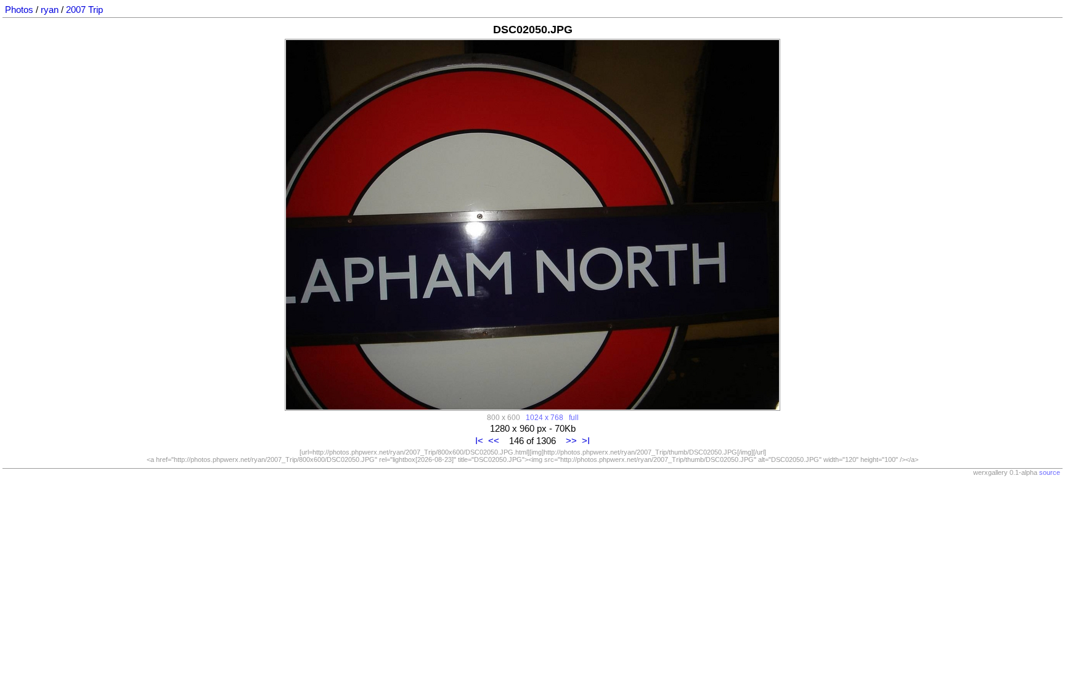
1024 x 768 (544, 417)
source (1049, 472)
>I (586, 441)
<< (493, 441)
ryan (50, 10)
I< (479, 441)
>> (571, 441)
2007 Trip (84, 10)
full (574, 417)
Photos (19, 10)
